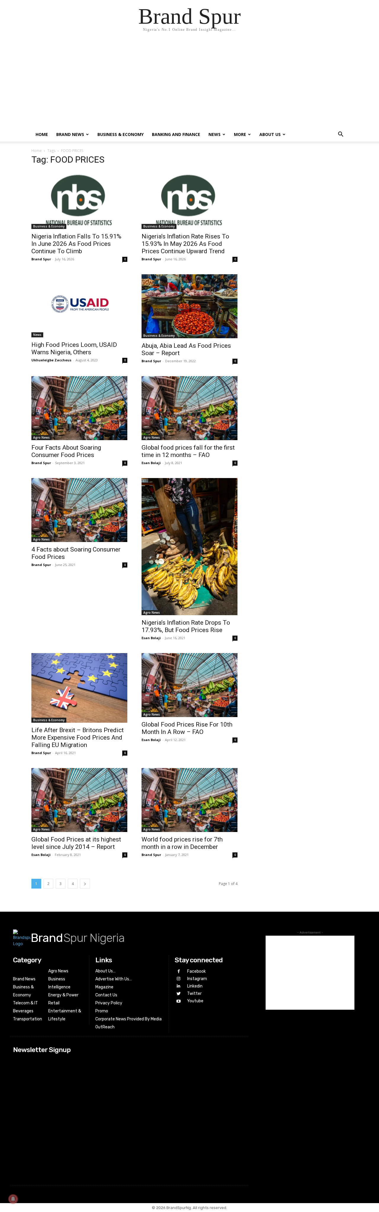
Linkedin (195, 986)
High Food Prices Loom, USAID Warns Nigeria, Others (74, 348)
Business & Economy (120, 134)
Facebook (196, 971)
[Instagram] (178, 978)
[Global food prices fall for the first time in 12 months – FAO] (189, 408)
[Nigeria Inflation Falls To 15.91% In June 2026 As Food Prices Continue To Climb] (79, 200)
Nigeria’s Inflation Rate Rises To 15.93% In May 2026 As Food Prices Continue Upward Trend (185, 244)
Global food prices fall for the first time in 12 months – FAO (188, 451)
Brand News (70, 134)
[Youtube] (178, 1001)
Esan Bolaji (151, 463)
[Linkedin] (178, 986)
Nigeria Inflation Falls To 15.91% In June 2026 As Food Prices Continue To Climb (76, 244)
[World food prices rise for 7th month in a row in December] (189, 800)
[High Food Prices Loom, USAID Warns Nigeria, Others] (79, 305)
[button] (340, 135)
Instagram (197, 978)
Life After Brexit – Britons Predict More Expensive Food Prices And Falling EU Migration (77, 737)
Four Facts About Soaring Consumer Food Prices (66, 451)
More (240, 134)
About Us (270, 134)
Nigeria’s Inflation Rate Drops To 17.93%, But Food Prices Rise (186, 626)
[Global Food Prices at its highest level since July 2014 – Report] (79, 800)
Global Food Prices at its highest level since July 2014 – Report (76, 843)
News (214, 134)
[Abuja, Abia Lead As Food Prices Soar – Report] (189, 306)
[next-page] (85, 884)
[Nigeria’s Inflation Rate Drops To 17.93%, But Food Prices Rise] (189, 546)
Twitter (194, 993)
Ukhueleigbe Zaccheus (51, 360)
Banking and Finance (176, 134)
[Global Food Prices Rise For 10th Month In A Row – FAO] (189, 685)
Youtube (195, 1000)
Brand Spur (41, 259)
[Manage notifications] (13, 1199)
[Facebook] (178, 971)
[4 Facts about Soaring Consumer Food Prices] (79, 510)
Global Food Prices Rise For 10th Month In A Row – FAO (187, 728)
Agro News (41, 437)
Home (42, 134)
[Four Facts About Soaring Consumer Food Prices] (79, 408)
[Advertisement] (189, 82)
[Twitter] (178, 994)
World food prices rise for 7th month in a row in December (182, 843)
